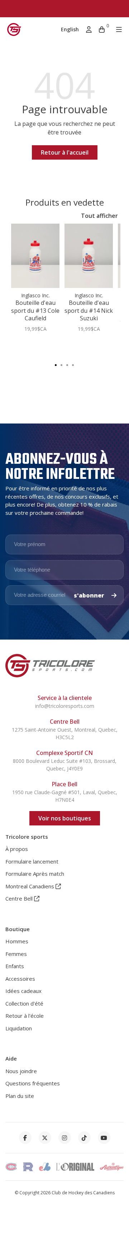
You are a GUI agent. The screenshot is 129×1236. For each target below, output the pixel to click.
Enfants (14, 966)
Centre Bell (19, 898)
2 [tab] (61, 364)
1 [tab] (56, 364)
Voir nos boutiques (64, 818)
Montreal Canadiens (30, 886)
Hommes (16, 941)
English (70, 29)
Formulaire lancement (31, 861)
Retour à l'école (24, 1015)
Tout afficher (99, 216)
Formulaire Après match (34, 873)
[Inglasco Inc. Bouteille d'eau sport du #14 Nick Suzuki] (88, 256)
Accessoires (20, 978)
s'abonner (90, 595)
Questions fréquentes (32, 1083)
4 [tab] (73, 364)
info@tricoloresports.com (64, 705)
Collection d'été (24, 1003)
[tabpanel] (35, 282)
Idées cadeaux (23, 990)
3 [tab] (67, 364)
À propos (16, 848)
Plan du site (19, 1095)
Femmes (16, 953)
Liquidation (18, 1028)
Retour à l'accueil (65, 152)
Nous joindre (21, 1071)
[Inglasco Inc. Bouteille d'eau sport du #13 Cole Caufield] (35, 256)
